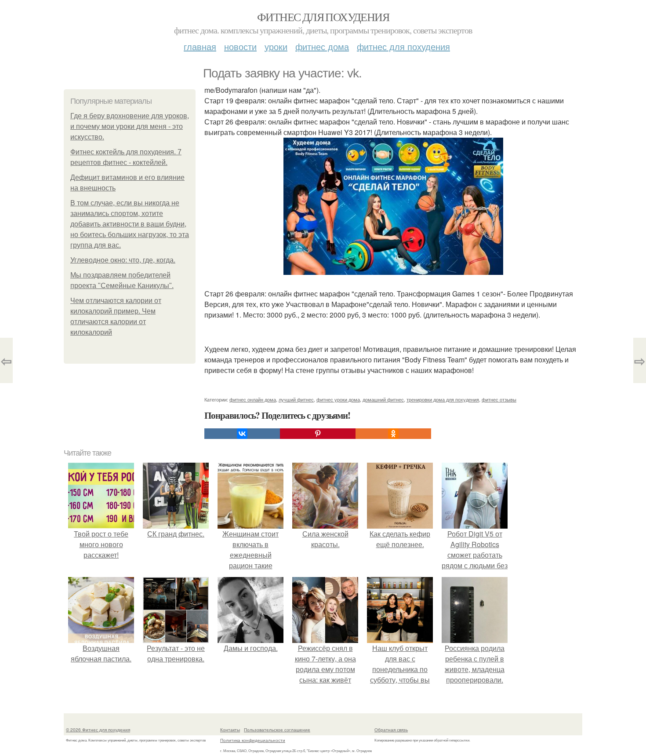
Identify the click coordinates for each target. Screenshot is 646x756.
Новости (240, 46)
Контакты (230, 730)
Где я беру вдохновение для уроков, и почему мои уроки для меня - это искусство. (129, 126)
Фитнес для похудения (323, 16)
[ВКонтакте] (242, 433)
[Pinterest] (318, 433)
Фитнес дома (322, 46)
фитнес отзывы (499, 399)
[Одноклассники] (393, 433)
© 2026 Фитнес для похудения (98, 730)
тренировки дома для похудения (442, 399)
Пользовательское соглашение (277, 730)
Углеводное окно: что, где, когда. (122, 260)
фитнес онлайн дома (252, 399)
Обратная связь (391, 730)
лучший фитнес (296, 399)
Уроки (276, 46)
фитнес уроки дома (338, 399)
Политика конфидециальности (252, 740)
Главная (200, 46)
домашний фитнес (383, 399)
